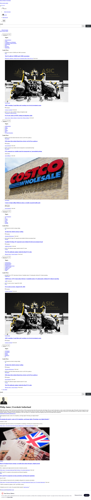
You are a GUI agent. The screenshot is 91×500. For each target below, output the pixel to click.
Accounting (7, 352)
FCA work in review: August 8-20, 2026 (15, 286)
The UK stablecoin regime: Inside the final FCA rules (18, 252)
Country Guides (8, 267)
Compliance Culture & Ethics (10, 43)
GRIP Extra (7, 268)
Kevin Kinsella (8, 145)
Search (1, 24)
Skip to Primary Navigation (5, 0)
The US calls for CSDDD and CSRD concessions (17, 56)
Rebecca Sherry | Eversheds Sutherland (22, 482)
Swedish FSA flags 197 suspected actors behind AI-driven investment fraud (24, 241)
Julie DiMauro (8, 155)
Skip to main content (4, 3)
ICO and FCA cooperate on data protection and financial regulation (17, 475)
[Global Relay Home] (9, 489)
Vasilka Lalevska (8, 246)
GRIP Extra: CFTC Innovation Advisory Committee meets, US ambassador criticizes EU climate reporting (32, 278)
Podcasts (6, 269)
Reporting (7, 46)
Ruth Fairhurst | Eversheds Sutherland (22, 470)
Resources (5, 257)
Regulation (5, 121)
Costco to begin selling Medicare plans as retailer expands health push (22, 202)
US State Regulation (9, 132)
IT (5, 356)
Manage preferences (78, 495)
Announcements (8, 263)
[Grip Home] (2, 489)
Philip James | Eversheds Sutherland (7, 425)
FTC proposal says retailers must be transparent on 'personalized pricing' (23, 151)
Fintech (6, 222)
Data (6, 221)
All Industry (7, 351)
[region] (45, 495)
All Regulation (8, 126)
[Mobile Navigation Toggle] (3, 21)
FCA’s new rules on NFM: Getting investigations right (18, 115)
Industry (4, 346)
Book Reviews (8, 264)
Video (6, 270)
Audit (6, 41)
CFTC (6, 127)
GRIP (6, 281)
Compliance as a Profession (10, 42)
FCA (6, 129)
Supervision (7, 47)
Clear (83, 394)
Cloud (6, 218)
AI (5, 217)
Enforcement (7, 44)
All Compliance (8, 39)
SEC (6, 131)
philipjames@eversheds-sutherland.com (7, 413)
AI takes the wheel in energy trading (14, 231)
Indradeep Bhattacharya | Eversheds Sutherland (24, 425)
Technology (5, 211)
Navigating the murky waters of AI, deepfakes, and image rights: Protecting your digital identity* (24, 419)
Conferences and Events (9, 265)
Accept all (87, 495)
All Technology (8, 216)
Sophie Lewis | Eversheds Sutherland (37, 482)
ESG (6, 45)
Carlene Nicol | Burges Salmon (23, 117)
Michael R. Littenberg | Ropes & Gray (12, 58)
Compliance (5, 35)
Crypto (6, 220)
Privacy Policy (10, 497)
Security (6, 223)
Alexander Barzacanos (9, 236)
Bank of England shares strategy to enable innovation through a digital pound (20, 463)
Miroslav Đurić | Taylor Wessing (11, 254)
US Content (4, 389)
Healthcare (7, 355)
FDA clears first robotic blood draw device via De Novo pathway (21, 141)
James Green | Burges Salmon (11, 117)
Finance (6, 354)
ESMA (6, 128)
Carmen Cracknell (8, 109)
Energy (6, 353)
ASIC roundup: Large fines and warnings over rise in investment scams (23, 105)
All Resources (7, 262)
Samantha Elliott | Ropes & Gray (26, 58)
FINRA (6, 130)
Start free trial (26, 487)
